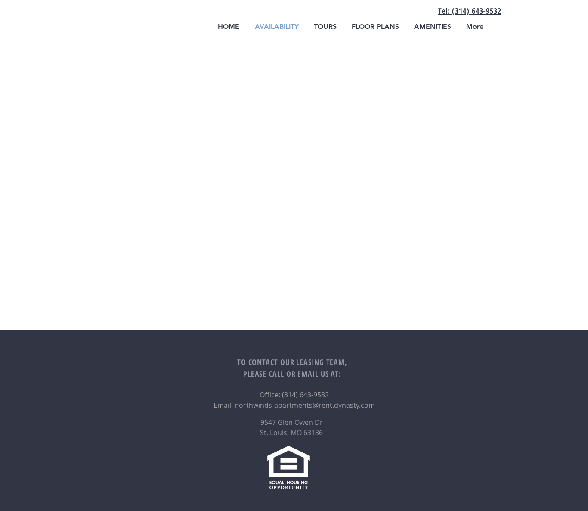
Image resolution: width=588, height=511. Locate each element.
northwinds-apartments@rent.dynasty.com (305, 405)
